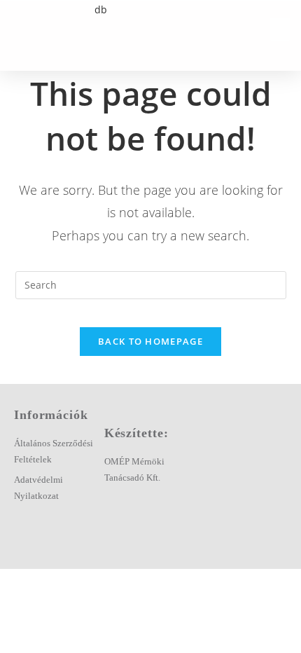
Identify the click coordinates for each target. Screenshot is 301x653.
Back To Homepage (150, 341)
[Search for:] (150, 284)
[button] (280, 29)
